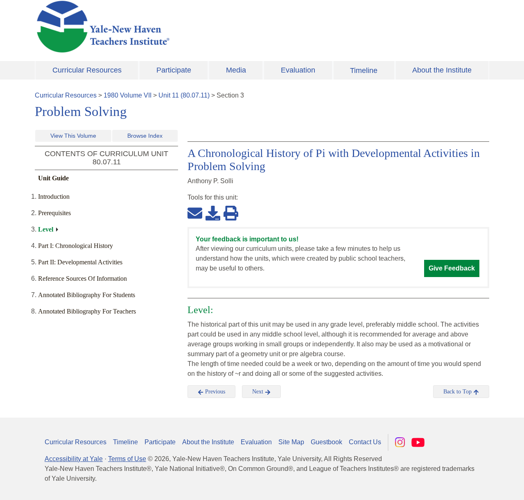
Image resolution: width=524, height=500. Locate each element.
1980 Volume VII (127, 95)
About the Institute (442, 70)
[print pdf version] (231, 213)
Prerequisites (54, 212)
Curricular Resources (87, 70)
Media (236, 70)
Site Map (291, 442)
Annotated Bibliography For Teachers (87, 311)
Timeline (363, 70)
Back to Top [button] (458, 392)
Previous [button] (214, 392)
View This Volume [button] (73, 135)
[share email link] (194, 213)
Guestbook (326, 442)
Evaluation (298, 70)
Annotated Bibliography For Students (86, 294)
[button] (477, 486)
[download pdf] (213, 213)
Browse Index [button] (145, 135)
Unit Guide (53, 178)
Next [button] (258, 392)
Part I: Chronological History (75, 245)
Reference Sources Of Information (82, 278)
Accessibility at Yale (74, 458)
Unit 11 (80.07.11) (184, 95)
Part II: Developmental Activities (80, 262)
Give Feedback (452, 268)
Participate (173, 70)
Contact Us (365, 442)
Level (45, 229)
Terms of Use (127, 458)
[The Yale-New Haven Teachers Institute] (184, 26)
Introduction (54, 196)
